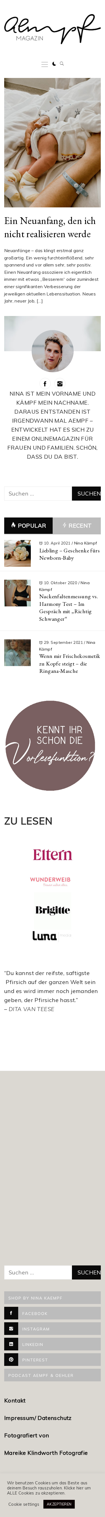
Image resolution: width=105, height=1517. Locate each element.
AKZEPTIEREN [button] (59, 1504)
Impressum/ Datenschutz (38, 1417)
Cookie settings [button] (23, 1504)
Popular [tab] (32, 525)
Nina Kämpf (85, 543)
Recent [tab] (79, 525)
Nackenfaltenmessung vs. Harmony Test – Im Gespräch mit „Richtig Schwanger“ (68, 607)
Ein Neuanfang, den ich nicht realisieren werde (50, 227)
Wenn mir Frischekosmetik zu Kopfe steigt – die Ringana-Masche (69, 663)
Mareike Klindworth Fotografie (46, 1452)
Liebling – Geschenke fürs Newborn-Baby (69, 554)
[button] (54, 64)
